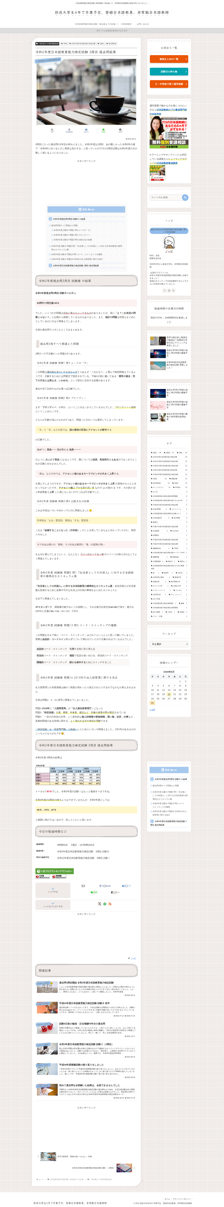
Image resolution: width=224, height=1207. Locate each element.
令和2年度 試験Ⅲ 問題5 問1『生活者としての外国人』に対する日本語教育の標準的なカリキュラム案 (86, 248)
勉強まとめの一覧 (169, 59)
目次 (84, 209)
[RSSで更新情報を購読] (110, 903)
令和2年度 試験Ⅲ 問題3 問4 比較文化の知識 (73, 240)
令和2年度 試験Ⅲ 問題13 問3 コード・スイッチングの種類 (76, 254)
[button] (120, 130)
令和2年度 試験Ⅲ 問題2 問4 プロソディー (72, 235)
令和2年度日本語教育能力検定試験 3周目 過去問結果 (76, 265)
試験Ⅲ (102, 44)
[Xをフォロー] (100, 903)
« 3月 (152, 709)
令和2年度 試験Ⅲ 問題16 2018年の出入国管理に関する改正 (77, 259)
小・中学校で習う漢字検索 (169, 84)
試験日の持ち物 (169, 71)
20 (169, 694)
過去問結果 (112, 44)
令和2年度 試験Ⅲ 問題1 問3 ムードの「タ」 (73, 230)
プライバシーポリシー (182, 1199)
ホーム (167, 1199)
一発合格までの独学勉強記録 (48, 44)
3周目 (65, 44)
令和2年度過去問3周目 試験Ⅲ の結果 (69, 219)
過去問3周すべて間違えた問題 (64, 225)
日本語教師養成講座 (167, 163)
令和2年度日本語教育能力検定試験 (83, 44)
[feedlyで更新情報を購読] (105, 903)
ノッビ (169, 251)
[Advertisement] (86, 181)
